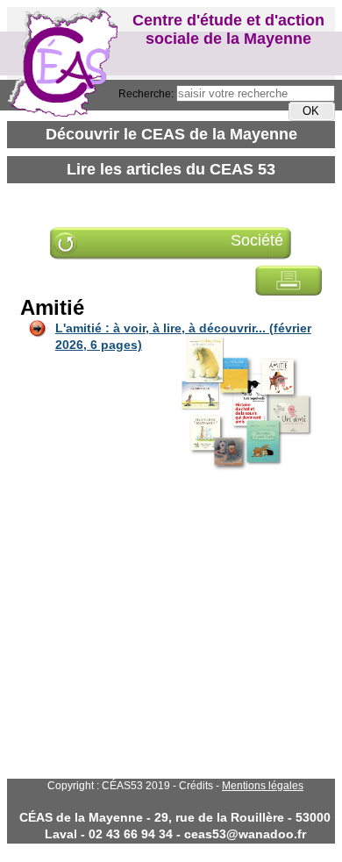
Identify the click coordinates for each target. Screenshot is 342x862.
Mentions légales (262, 786)
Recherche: (147, 94)
